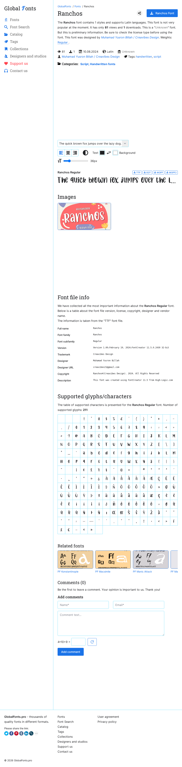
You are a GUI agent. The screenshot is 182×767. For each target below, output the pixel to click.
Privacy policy (107, 721)
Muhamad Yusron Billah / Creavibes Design (130, 37)
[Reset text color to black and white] (85, 152)
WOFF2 (172, 172)
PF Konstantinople (68, 571)
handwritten (144, 56)
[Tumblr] (21, 733)
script (157, 56)
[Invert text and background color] (108, 152)
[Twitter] (6, 733)
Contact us (65, 751)
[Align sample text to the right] (75, 152)
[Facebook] (11, 733)
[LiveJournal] (31, 733)
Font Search (66, 721)
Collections (65, 736)
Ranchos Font (165, 13)
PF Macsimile (102, 571)
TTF (138, 172)
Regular (63, 42)
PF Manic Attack (142, 571)
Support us (65, 746)
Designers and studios (72, 741)
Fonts (61, 716)
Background (127, 153)
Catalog (63, 726)
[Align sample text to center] (68, 152)
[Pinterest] (16, 733)
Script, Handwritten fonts (97, 64)
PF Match (176, 571)
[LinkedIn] (26, 733)
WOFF (159, 172)
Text (95, 153)
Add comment (70, 652)
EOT (148, 172)
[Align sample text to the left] (61, 152)
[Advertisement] (26, 133)
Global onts (20, 8)
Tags (61, 731)
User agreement (108, 716)
